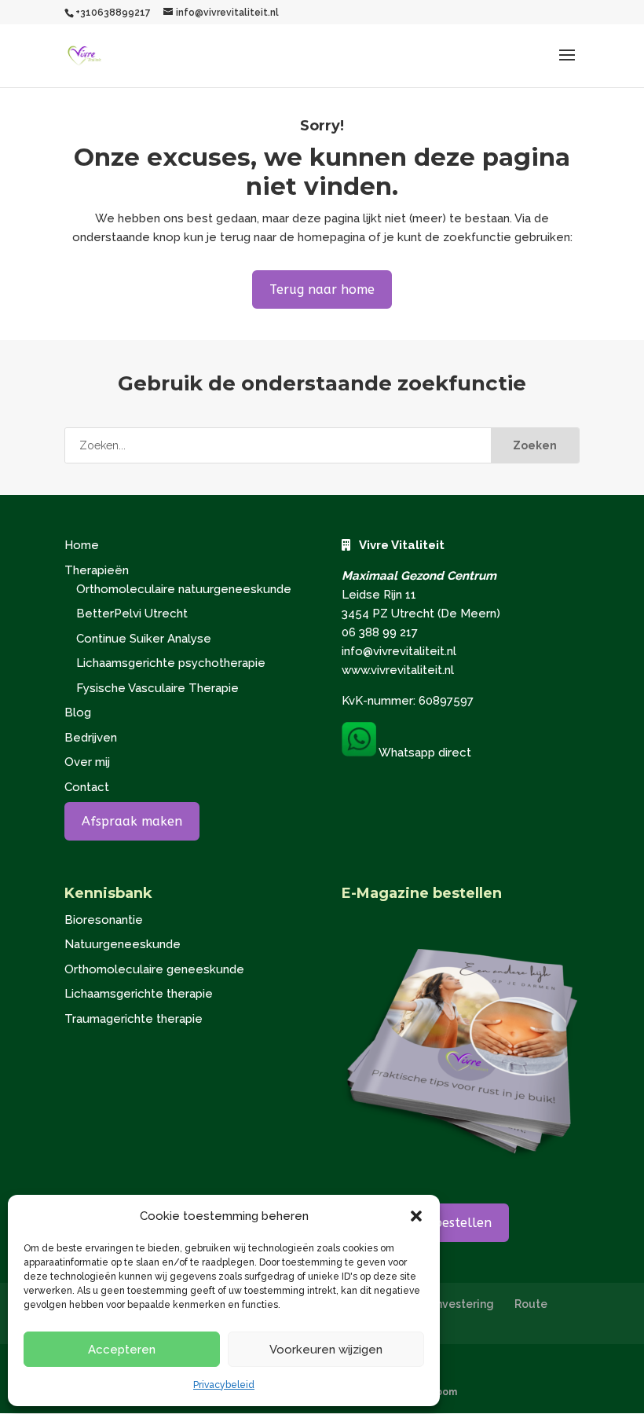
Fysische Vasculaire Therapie (157, 688)
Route (530, 1304)
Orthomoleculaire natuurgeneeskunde (183, 589)
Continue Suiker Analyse (143, 639)
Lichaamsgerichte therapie (138, 994)
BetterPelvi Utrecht (132, 613)
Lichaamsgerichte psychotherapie (170, 663)
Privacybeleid (223, 1384)
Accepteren (122, 1350)
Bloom (441, 1392)
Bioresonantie (103, 920)
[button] (416, 1216)
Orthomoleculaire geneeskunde (154, 969)
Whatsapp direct (423, 752)
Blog (77, 712)
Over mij (87, 762)
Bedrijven (90, 738)
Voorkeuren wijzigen (325, 1350)
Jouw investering (447, 1304)
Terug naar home (322, 289)
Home (81, 545)
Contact (86, 787)
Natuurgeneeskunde (122, 944)
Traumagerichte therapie (133, 1019)
